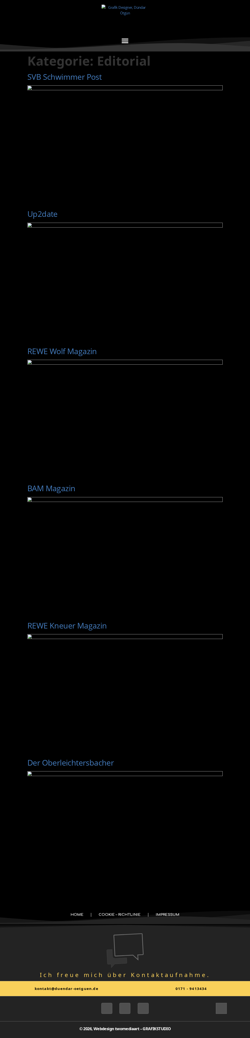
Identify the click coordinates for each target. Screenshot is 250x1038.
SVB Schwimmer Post (64, 76)
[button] (125, 41)
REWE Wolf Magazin (62, 351)
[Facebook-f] (143, 1008)
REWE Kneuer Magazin (67, 625)
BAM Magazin (51, 488)
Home (77, 915)
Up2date (42, 214)
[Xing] (106, 1008)
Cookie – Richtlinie (120, 915)
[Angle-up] (221, 1008)
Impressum (167, 915)
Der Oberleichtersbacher (70, 762)
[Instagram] (124, 1008)
